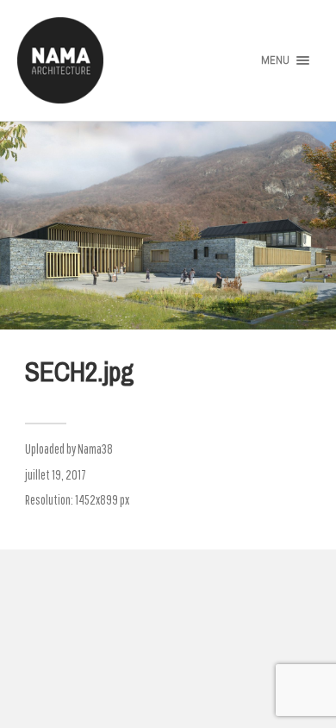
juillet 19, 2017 (55, 474)
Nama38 (95, 448)
